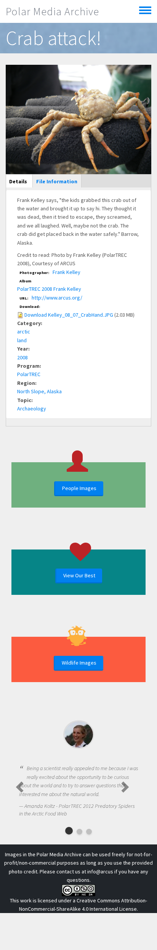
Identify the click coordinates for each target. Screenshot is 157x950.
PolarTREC (28, 374)
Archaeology (31, 408)
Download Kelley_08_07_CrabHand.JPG (68, 314)
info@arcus (100, 871)
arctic (23, 331)
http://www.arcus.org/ (57, 297)
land (22, 340)
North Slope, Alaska (39, 391)
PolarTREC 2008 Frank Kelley (49, 288)
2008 (22, 357)
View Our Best (79, 575)
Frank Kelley (66, 272)
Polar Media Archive (52, 11)
